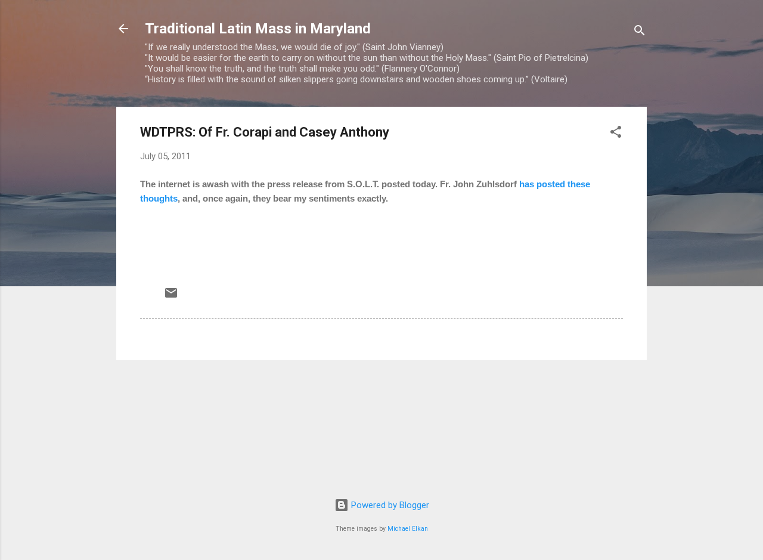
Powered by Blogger (389, 505)
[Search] (639, 32)
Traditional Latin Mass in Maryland (258, 28)
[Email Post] (171, 297)
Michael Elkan (407, 529)
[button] (616, 134)
